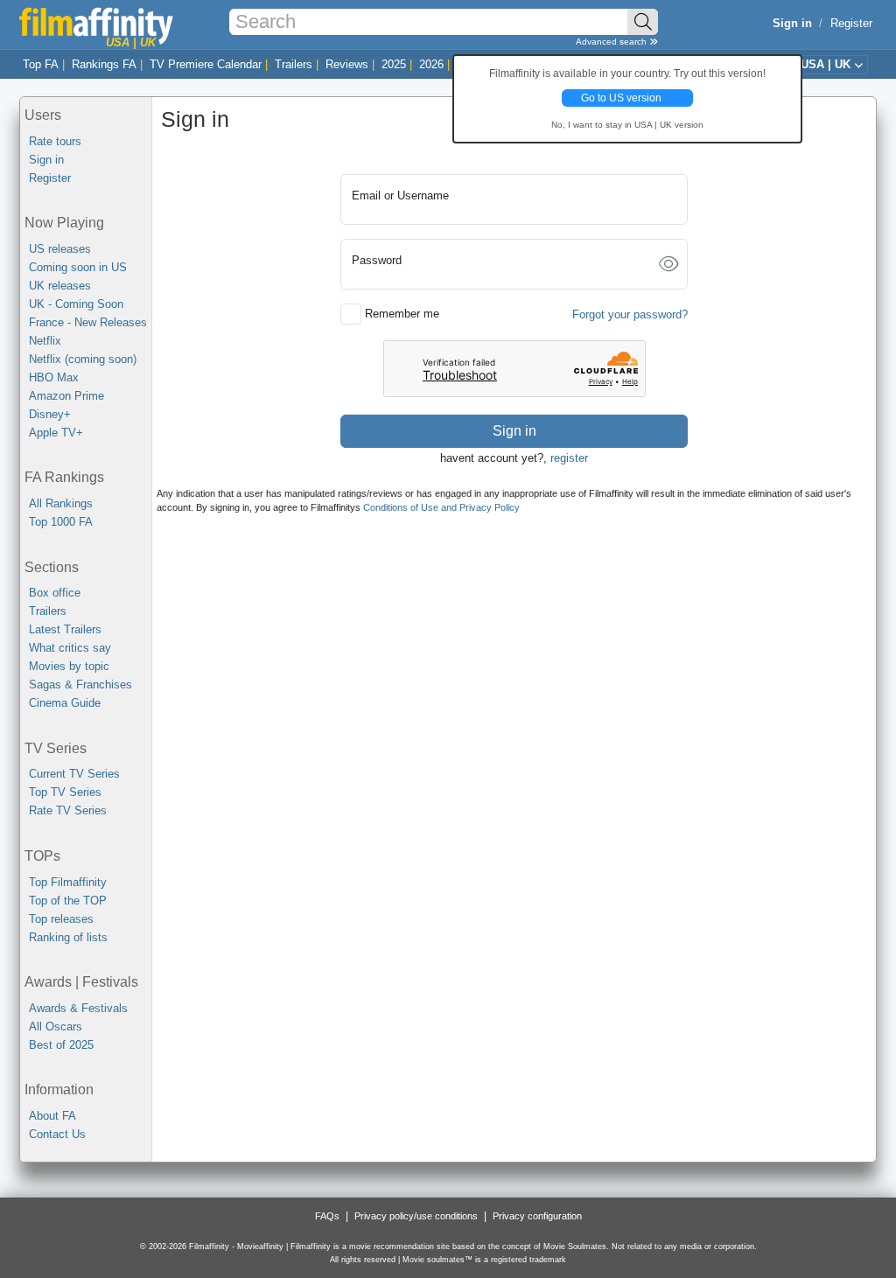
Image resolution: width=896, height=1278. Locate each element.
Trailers (293, 64)
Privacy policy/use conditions (416, 1216)
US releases (60, 248)
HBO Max (54, 377)
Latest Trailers (65, 629)
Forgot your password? (630, 314)
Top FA (41, 64)
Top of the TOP (68, 900)
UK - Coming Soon (76, 304)
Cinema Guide (65, 702)
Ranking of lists (68, 937)
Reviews (347, 64)
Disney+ (50, 414)
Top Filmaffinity (68, 882)
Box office (54, 592)
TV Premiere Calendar (206, 64)
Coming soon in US (78, 267)
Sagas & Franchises (80, 684)
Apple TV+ (56, 432)
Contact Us (57, 1134)
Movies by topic (69, 666)
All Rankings (61, 503)
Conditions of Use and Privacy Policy (441, 507)
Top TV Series (65, 792)
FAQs (327, 1216)
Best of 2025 (61, 1044)
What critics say (70, 647)
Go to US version (621, 98)
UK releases (60, 285)
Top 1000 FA (61, 521)
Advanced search (612, 41)
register (569, 457)
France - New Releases (88, 322)
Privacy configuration (537, 1216)
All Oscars (55, 1026)
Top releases (61, 918)
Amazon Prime (66, 395)
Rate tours (55, 141)
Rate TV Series (68, 810)
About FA (52, 1115)
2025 (394, 64)
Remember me (402, 313)
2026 (431, 64)
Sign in (46, 159)
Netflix (45, 340)
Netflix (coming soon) (82, 359)
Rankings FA (104, 64)
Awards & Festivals (78, 1008)
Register (851, 23)
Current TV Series (74, 773)
